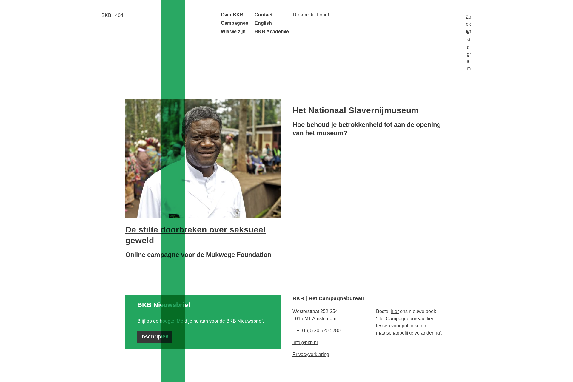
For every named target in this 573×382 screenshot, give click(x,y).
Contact (263, 14)
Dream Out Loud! (311, 14)
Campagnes (234, 23)
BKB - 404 (112, 15)
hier (395, 311)
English (263, 23)
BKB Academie (272, 31)
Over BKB (232, 14)
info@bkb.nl (305, 342)
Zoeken (468, 16)
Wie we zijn (233, 31)
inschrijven (154, 337)
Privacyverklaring (310, 354)
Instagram (469, 32)
